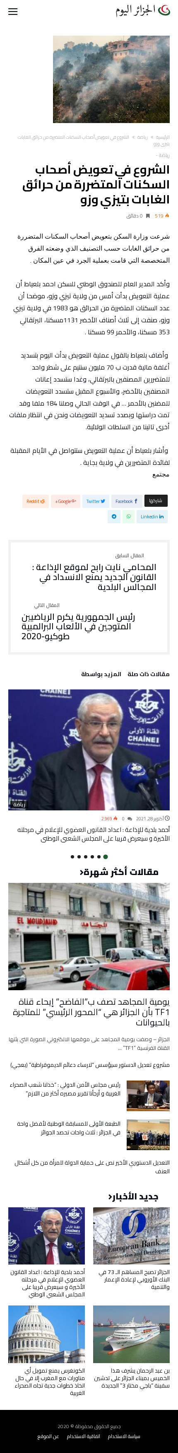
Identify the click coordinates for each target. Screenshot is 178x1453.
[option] (89, 766)
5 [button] (79, 856)
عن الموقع (48, 1436)
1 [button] (105, 856)
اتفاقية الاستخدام (83, 1436)
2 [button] (99, 856)
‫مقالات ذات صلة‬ (148, 675)
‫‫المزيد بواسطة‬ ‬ (100, 675)
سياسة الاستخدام (124, 1436)
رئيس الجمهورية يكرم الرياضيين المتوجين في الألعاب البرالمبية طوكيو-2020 (78, 622)
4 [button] (85, 856)
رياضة (142, 137)
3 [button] (92, 856)
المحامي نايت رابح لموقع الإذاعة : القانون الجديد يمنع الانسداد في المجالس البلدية (94, 572)
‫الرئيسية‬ (163, 137)
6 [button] (72, 856)
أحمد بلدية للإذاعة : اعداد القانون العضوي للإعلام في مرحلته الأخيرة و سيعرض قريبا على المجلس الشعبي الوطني (93, 834)
